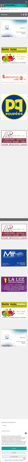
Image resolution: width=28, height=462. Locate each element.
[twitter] (23, 15)
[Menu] (26, 2)
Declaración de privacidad (17, 460)
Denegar (14, 452)
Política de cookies (8, 460)
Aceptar (14, 448)
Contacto (4, 425)
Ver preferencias (14, 456)
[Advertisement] (14, 170)
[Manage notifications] (24, 459)
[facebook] (21, 15)
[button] (26, 433)
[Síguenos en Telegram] (26, 15)
